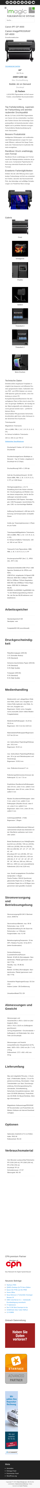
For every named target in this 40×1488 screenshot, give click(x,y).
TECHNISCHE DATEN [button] (12, 66)
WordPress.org (12, 1476)
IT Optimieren (11, 1305)
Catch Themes (23, 1486)
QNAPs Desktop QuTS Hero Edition (19, 1287)
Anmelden (10, 1468)
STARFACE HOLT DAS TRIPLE (17, 1310)
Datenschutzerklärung (21, 1484)
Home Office (11, 1292)
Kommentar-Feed (13, 1473)
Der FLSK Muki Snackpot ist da (17, 1307)
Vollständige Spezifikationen (14, 441)
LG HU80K (10, 1312)
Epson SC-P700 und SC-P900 (17, 1290)
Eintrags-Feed (11, 1471)
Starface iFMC (11, 1285)
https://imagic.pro (22, 1482)
